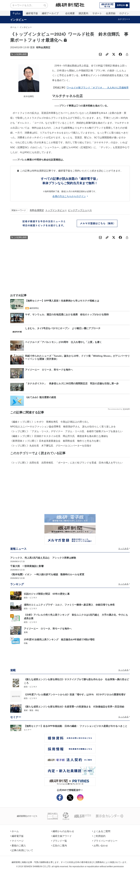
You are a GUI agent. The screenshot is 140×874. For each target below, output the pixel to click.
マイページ (18, 840)
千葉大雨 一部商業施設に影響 (27, 566)
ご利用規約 (100, 836)
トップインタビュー (56, 210)
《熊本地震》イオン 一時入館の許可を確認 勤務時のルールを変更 (47, 574)
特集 (26, 643)
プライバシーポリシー (105, 840)
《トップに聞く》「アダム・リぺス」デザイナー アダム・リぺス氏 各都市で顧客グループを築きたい (66, 431)
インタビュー (18, 19)
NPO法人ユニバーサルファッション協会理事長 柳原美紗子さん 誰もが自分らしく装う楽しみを (63, 426)
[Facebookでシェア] (120, 54)
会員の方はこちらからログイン (69, 196)
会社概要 (70, 13)
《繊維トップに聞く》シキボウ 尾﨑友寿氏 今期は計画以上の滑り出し (49, 421)
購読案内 (83, 13)
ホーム (13, 27)
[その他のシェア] (127, 54)
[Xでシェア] (113, 54)
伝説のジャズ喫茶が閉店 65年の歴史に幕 (47, 593)
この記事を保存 (20, 54)
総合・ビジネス (30, 598)
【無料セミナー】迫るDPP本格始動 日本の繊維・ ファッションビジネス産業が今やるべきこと (75, 726)
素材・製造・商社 (31, 710)
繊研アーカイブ (50, 13)
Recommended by (115, 409)
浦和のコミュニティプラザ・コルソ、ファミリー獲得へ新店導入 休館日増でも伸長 (69, 604)
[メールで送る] (100, 54)
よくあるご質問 (102, 831)
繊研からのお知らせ (63, 831)
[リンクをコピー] (107, 54)
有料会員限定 (37, 210)
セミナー (27, 730)
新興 (26, 632)
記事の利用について (22, 850)
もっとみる (123, 548)
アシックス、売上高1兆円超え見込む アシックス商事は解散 (43, 557)
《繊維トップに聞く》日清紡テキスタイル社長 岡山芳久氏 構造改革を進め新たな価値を (59, 436)
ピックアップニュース (80, 210)
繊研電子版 (32, 13)
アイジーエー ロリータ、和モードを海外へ (48, 628)
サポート (97, 13)
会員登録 (110, 13)
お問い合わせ (101, 845)
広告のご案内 (60, 845)
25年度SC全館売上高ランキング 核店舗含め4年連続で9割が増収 (59, 639)
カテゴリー (123, 19)
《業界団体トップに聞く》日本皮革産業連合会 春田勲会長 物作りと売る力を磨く (55, 440)
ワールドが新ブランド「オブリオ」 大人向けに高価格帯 (97, 87)
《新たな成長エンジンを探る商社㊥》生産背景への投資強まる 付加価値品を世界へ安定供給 (74, 706)
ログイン (124, 13)
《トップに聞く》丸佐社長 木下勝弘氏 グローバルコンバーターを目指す (51, 445)
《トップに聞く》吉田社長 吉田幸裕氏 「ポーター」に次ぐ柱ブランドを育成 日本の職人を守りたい (66, 462)
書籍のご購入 (19, 845)
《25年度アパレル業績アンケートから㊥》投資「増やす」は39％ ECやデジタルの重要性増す (75, 694)
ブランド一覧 (60, 840)
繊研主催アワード (62, 836)
